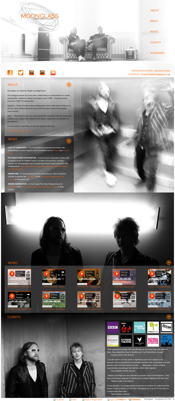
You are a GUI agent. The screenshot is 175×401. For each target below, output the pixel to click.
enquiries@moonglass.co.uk (18, 131)
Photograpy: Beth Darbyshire (129, 399)
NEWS (154, 21)
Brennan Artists (162, 70)
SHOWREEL (157, 53)
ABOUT (154, 10)
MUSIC (154, 31)
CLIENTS (155, 42)
